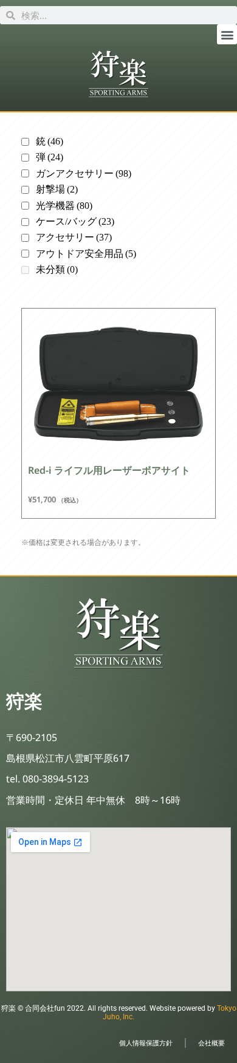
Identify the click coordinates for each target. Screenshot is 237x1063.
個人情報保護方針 (146, 1042)
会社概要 (211, 1042)
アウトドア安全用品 (86, 253)
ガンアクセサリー (83, 173)
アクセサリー (74, 237)
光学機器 (64, 205)
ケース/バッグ (75, 221)
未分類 (57, 269)
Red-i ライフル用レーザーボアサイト (109, 470)
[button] (227, 34)
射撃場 (57, 189)
